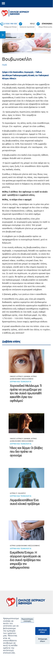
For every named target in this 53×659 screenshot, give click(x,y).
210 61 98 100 (10, 23)
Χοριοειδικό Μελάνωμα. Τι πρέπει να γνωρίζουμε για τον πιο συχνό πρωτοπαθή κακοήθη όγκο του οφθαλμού (26, 393)
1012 (32, 23)
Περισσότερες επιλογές (27, 620)
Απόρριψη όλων (42, 640)
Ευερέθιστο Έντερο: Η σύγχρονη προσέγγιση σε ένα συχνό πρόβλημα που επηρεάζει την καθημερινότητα (25, 560)
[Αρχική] (26, 13)
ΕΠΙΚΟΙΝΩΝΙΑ (47, 23)
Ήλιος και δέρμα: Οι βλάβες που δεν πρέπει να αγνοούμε (26, 451)
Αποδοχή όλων (42, 631)
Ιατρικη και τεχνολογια (20, 381)
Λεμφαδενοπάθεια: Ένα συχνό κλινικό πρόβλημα (25, 502)
